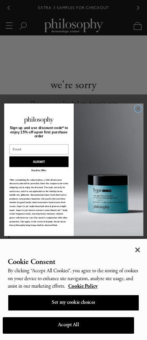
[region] (73, 289)
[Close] (137, 250)
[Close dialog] (138, 109)
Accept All (68, 325)
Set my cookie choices (73, 302)
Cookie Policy (83, 286)
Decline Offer (38, 170)
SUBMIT (39, 162)
